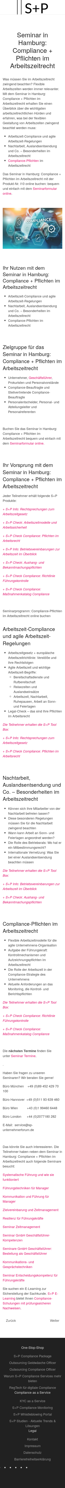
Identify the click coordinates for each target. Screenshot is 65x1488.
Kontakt (32, 1439)
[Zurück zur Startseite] (32, 7)
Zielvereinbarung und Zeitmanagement (30, 1209)
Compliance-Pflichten (23, 160)
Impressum (33, 1445)
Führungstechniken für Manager (26, 1187)
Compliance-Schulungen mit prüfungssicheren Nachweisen (27, 1303)
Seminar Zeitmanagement (21, 1226)
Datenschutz (32, 1452)
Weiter (54, 1320)
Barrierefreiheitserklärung (32, 1459)
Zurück (11, 1320)
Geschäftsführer (40, 377)
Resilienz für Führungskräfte (23, 1218)
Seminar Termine (23, 1055)
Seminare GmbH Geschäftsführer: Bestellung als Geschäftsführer (27, 1251)
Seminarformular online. (27, 443)
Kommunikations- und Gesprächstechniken (18, 1264)
